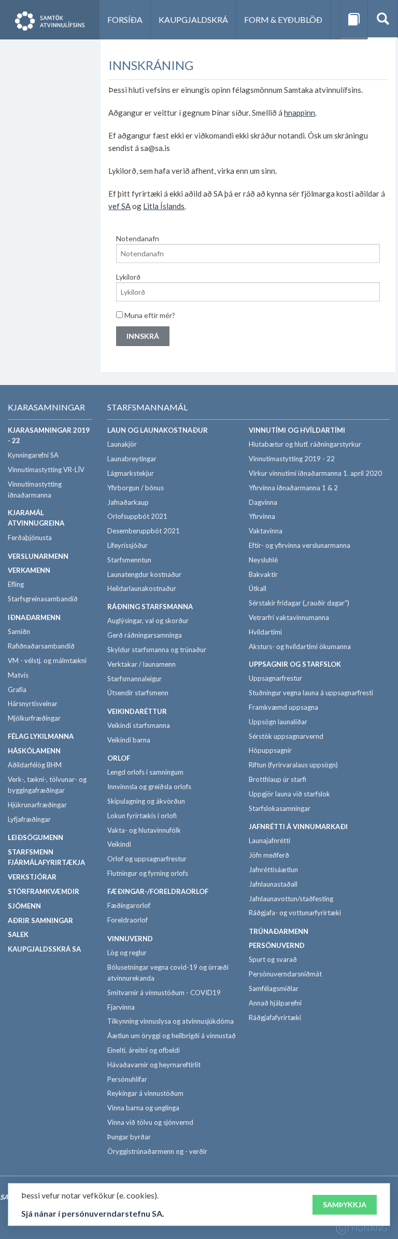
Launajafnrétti (269, 840)
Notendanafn (137, 238)
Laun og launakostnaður (157, 430)
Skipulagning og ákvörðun (146, 801)
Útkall (257, 588)
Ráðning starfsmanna (150, 606)
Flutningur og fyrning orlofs (147, 873)
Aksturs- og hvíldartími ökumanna (300, 646)
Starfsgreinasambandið (43, 599)
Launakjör (122, 444)
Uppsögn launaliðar (278, 722)
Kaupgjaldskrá (193, 19)
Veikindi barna (128, 740)
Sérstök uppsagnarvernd (286, 736)
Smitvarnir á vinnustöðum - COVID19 (164, 992)
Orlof (118, 758)
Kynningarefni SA (33, 455)
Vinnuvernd (130, 938)
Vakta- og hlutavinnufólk (144, 830)
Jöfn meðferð (269, 855)
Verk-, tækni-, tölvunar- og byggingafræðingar (47, 784)
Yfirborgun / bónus (135, 488)
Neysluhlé (263, 560)
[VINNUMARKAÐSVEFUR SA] (50, 19)
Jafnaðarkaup (128, 502)
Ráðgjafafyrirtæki (275, 1017)
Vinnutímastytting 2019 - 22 (292, 459)
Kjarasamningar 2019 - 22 (49, 435)
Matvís (18, 675)
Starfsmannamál (147, 407)
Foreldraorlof (127, 920)
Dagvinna (263, 502)
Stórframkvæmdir (43, 891)
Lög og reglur (127, 952)
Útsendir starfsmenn (137, 693)
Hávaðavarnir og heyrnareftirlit (154, 1065)
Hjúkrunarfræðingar (37, 805)
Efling (16, 584)
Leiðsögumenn (35, 837)
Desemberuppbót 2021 (143, 531)
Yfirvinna (262, 516)
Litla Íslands (163, 206)
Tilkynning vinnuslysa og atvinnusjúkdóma (170, 1021)
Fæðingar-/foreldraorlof (157, 891)
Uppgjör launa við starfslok (289, 794)
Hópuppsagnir (270, 750)
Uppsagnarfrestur (275, 678)
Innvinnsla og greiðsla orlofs (149, 786)
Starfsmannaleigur (134, 678)
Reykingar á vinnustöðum (145, 1093)
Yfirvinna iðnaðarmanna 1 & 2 (293, 488)
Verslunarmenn (38, 556)
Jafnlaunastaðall (273, 884)
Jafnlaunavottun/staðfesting (291, 898)
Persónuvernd (277, 945)
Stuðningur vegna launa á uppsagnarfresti (311, 693)
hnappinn (299, 112)
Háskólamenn (34, 751)
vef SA (119, 206)
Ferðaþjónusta (30, 537)
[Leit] (382, 19)
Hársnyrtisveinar (33, 703)
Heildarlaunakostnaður (141, 588)
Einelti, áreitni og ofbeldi (143, 1050)
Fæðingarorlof (128, 905)
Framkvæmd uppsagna (283, 707)
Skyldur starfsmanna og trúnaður (156, 649)
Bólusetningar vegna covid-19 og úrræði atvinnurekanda (168, 972)
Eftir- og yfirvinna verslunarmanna (299, 545)
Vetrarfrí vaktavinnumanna (289, 617)
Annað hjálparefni (275, 1003)
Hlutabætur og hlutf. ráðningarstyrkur (305, 444)
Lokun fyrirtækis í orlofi (142, 815)
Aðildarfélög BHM (35, 765)
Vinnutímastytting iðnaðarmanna (35, 489)
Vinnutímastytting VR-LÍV (46, 469)
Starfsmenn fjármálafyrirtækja (46, 857)
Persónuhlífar (127, 1079)
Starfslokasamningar (279, 808)
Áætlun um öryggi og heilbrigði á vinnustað (171, 1035)
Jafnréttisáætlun (273, 869)
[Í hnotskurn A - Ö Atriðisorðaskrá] (353, 19)
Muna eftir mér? (149, 315)
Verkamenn (29, 570)
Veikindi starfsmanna (138, 725)
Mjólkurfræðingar (34, 718)
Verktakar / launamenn (141, 664)
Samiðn (19, 631)
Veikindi (119, 844)
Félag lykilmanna (41, 736)
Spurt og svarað (273, 959)
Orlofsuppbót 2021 (137, 516)
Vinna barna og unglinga (143, 1108)
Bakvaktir (263, 574)
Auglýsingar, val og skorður (148, 620)
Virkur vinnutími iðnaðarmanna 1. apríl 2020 (315, 473)
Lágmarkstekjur (130, 473)
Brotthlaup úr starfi (277, 779)
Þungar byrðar (129, 1137)
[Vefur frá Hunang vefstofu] (362, 1230)
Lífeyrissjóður (127, 545)
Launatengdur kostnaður (144, 574)
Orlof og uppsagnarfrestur (147, 859)
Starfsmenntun (129, 560)
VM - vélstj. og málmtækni (47, 660)
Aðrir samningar (40, 920)
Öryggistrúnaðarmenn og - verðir (157, 1151)
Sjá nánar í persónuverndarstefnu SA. (92, 1213)
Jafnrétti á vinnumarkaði (298, 826)
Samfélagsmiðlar (273, 988)
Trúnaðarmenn (278, 931)
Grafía (17, 689)
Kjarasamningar (46, 407)
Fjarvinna (121, 1007)
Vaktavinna (265, 531)
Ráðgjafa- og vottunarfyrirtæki (295, 912)
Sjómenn (24, 906)
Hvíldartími (265, 632)
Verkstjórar (32, 877)
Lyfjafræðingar (29, 819)
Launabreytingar (132, 459)
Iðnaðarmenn (34, 617)
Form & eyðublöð (283, 19)
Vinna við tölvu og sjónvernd (150, 1122)
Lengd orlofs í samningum (145, 772)
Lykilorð (128, 276)
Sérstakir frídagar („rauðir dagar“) (299, 603)
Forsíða (125, 19)
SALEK (18, 934)
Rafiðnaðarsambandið (41, 646)
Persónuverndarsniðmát (285, 974)
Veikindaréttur (137, 711)
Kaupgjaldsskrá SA (44, 949)
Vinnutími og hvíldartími (297, 430)
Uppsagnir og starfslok (295, 664)
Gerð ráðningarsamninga (144, 635)
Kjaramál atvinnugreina (36, 518)
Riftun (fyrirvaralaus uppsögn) (293, 765)
